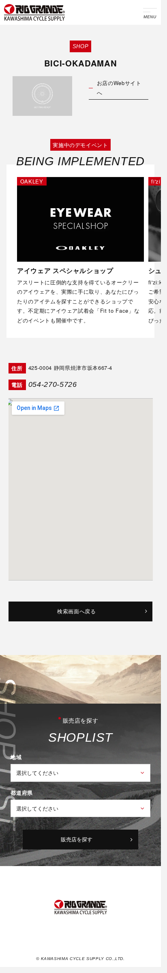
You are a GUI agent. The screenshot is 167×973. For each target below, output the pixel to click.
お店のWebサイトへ (119, 87)
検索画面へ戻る (76, 611)
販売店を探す (76, 839)
